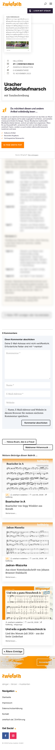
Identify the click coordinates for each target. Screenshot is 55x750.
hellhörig (18, 61)
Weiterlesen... (11, 513)
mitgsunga (18, 625)
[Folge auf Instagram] (13, 735)
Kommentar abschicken (35, 423)
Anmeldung (45, 662)
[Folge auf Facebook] (5, 735)
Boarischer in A (15, 501)
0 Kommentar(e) (21, 70)
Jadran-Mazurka (16, 565)
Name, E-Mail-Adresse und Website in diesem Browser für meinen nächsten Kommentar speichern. (25, 413)
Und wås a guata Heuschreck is (26, 629)
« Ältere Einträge (13, 651)
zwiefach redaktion (23, 67)
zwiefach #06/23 (26, 64)
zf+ (14, 64)
